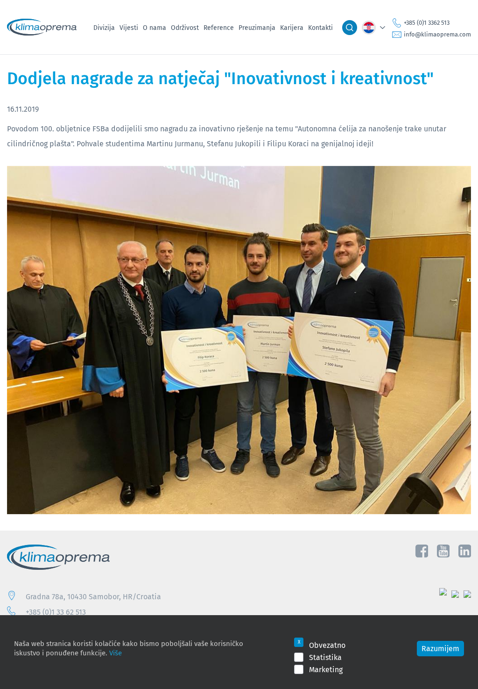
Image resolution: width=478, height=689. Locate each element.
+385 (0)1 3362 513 (427, 23)
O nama (154, 27)
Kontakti (320, 27)
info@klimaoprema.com (437, 34)
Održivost (185, 27)
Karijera (291, 27)
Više (115, 652)
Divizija (104, 27)
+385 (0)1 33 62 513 (56, 611)
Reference (219, 27)
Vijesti (129, 27)
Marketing (326, 669)
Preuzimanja (257, 27)
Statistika (325, 657)
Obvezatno (327, 645)
